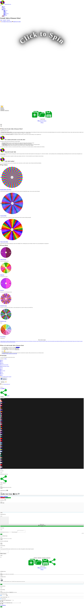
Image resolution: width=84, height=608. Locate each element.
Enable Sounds (4, 598)
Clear (10, 494)
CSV (15, 494)
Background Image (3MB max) (4, 592)
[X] (4, 388)
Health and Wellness (60, 341)
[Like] (1, 125)
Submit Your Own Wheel (4, 364)
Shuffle (3, 494)
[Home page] (2, 4)
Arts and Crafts (28, 341)
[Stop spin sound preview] (2, 601)
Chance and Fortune (39, 341)
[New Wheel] (35, 114)
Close (1, 488)
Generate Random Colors (42, 525)
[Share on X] (8, 395)
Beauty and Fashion (33, 341)
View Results (2, 110)
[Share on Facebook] (7, 395)
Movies (69, 341)
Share (3, 7)
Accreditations (3, 605)
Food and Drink (52, 341)
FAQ (5, 11)
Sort (7, 494)
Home (2, 360)
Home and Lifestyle (65, 341)
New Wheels (7, 341)
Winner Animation (3, 597)
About (4, 9)
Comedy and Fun (47, 341)
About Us (6, 10)
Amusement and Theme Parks (19, 341)
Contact (6, 15)
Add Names (17, 347)
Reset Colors (42, 524)
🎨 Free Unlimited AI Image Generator (5, 376)
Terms (5, 14)
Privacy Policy (6, 13)
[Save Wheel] (48, 114)
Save (8, 497)
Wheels (4, 6)
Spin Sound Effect (2, 600)
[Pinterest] (0, 388)
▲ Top (1, 469)
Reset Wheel (3, 497)
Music (71, 341)
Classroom (43, 341)
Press (2, 375)
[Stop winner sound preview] (2, 603)
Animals (25, 341)
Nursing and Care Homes (76, 341)
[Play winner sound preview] (0, 603)
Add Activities (2, 109)
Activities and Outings (12, 341)
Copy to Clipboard (3, 553)
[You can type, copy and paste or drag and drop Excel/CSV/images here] (42, 495)
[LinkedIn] (5, 388)
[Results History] (42, 507)
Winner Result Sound (3, 602)
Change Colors (7, 110)
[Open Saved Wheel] (42, 114)
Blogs (5, 12)
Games (56, 341)
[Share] (3, 478)
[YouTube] (3, 388)
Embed (4, 8)
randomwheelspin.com (8, 4)
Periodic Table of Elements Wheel (10, 18)
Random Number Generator (5, 366)
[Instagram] (2, 388)
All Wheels (2, 396)
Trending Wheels (2, 341)
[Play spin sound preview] (0, 601)
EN (4, 16)
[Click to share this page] (3, 392)
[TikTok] (1, 388)
